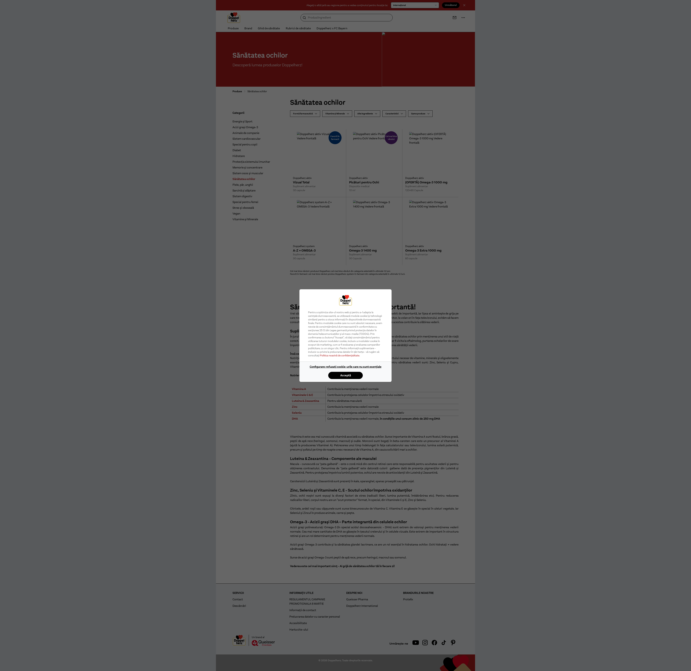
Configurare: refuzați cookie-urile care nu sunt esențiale (345, 366)
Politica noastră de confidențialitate (339, 355)
